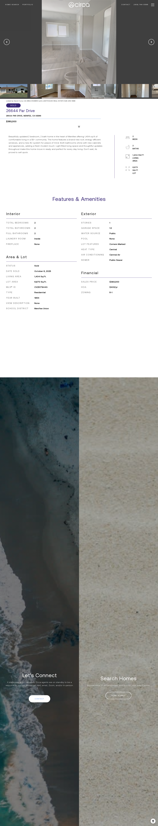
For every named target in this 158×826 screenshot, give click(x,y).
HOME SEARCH (118, 696)
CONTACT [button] (39, 699)
